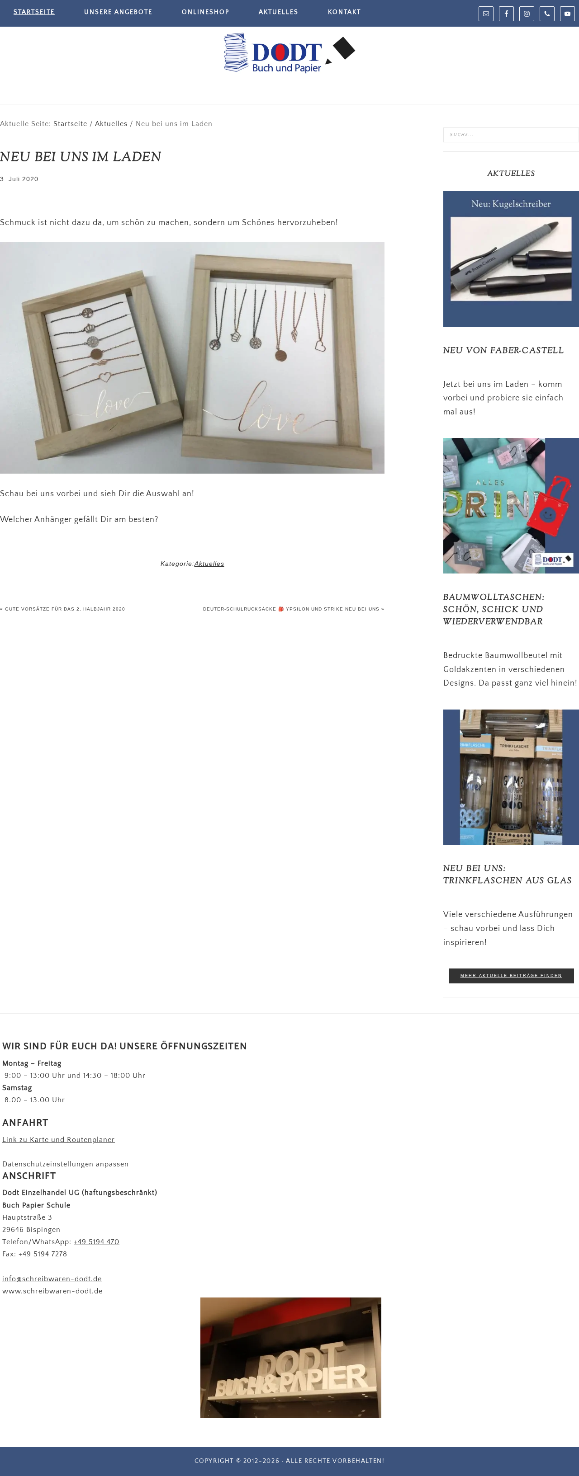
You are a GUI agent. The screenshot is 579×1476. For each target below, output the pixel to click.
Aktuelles (209, 563)
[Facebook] (506, 13)
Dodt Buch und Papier (289, 54)
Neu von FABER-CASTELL (504, 351)
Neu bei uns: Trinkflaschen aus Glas (507, 875)
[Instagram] (526, 13)
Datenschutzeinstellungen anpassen (65, 1164)
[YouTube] (567, 13)
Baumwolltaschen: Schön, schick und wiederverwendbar (494, 610)
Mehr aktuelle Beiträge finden (511, 975)
